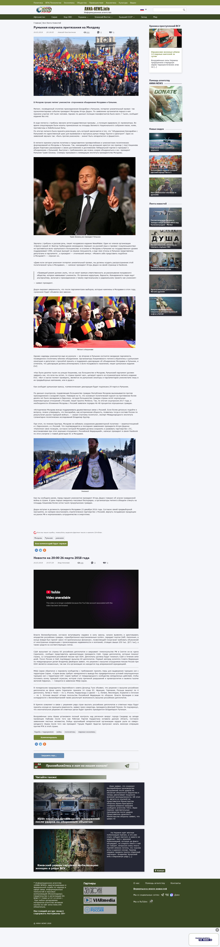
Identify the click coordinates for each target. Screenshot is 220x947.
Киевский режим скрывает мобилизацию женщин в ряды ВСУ (67, 867)
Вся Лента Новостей (52, 23)
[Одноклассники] (44, 550)
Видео (133, 2)
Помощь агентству (155, 883)
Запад (144, 17)
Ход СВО (68, 17)
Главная (37, 23)
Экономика (69, 2)
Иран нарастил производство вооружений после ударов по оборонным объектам (68, 820)
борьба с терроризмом (44, 732)
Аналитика (111, 2)
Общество (82, 2)
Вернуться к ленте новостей (150, 888)
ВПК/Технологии (53, 2)
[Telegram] (40, 550)
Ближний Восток (103, 17)
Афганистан (39, 17)
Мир (155, 17)
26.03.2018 (44, 32)
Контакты (176, 883)
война (59, 732)
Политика (38, 2)
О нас (136, 883)
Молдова (38, 538)
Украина (82, 17)
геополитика (70, 732)
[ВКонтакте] (36, 550)
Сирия (54, 17)
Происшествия (96, 2)
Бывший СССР (126, 17)
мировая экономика (86, 732)
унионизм (60, 538)
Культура (123, 2)
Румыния (49, 538)
